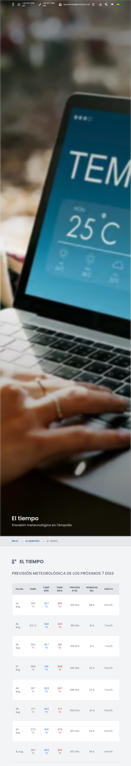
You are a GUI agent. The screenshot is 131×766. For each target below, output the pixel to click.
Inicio (15, 541)
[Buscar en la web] (106, 4)
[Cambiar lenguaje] (118, 4)
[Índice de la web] (100, 4)
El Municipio (33, 541)
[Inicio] (13, 4)
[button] (93, 4)
